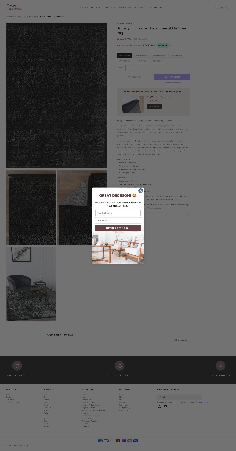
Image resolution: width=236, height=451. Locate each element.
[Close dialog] (141, 190)
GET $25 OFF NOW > (118, 228)
